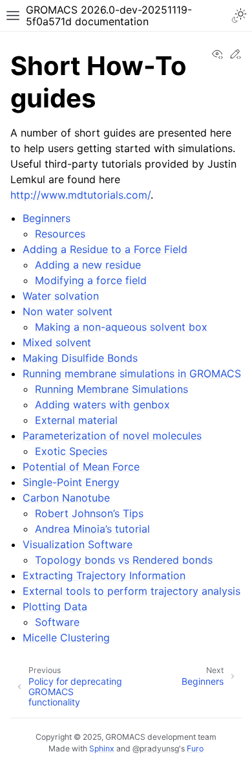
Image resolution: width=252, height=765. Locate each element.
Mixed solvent (57, 342)
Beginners (46, 218)
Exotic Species (71, 451)
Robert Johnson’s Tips (89, 513)
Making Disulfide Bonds (80, 357)
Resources (60, 233)
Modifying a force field (91, 280)
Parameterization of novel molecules (112, 435)
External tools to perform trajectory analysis (131, 590)
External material (76, 420)
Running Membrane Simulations (111, 388)
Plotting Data (55, 606)
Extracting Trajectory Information (104, 575)
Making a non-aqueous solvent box (121, 326)
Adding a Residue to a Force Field (105, 249)
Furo (195, 748)
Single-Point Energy (71, 482)
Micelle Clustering (66, 637)
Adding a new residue (88, 264)
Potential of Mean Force (81, 466)
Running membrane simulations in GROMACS (132, 373)
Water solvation (61, 295)
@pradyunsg (155, 748)
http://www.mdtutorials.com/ (80, 194)
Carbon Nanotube (66, 497)
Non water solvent (67, 311)
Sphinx (101, 748)
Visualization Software (77, 544)
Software (57, 621)
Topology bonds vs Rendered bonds (124, 559)
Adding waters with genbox (102, 404)
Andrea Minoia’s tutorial (92, 528)
